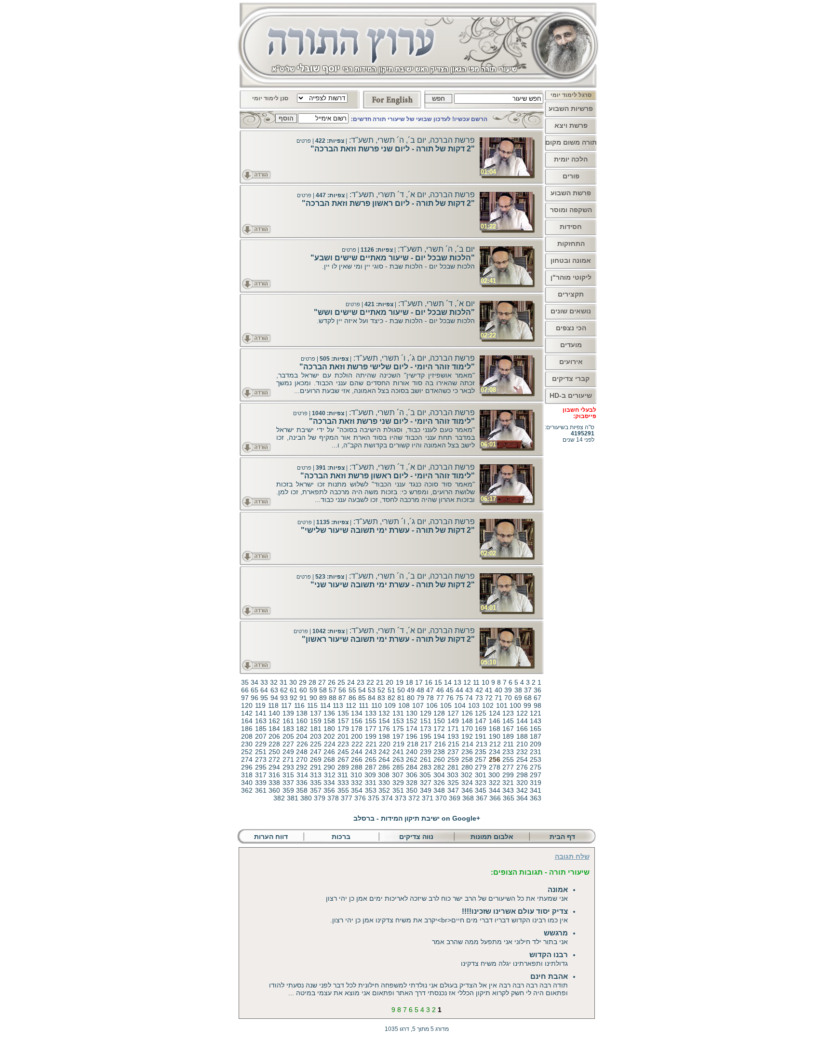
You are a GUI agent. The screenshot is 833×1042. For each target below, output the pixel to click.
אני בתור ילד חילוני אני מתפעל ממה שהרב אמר (500, 937)
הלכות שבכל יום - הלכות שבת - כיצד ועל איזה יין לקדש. (396, 321)
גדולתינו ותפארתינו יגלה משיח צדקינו (514, 958)
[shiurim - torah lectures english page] (392, 97)
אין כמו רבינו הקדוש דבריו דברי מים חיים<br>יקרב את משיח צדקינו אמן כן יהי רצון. (449, 915)
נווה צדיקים (416, 836)
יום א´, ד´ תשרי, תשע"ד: (435, 303)
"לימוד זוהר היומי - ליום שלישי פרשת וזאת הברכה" (387, 367)
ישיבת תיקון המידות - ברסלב (416, 818)
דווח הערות (271, 836)
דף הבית (563, 836)
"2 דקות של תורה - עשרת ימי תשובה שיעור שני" (392, 585)
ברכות (341, 836)
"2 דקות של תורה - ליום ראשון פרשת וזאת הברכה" (388, 203)
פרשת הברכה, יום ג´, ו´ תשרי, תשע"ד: (413, 358)
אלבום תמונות (491, 836)
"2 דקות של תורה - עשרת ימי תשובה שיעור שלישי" (388, 530)
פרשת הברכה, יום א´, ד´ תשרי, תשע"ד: (411, 194)
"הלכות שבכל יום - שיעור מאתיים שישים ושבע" (392, 258)
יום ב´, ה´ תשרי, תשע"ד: (435, 249)
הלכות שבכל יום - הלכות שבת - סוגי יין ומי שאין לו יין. (398, 266)
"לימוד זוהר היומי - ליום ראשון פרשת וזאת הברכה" (387, 476)
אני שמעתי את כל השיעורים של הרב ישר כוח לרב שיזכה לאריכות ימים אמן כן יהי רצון (447, 893)
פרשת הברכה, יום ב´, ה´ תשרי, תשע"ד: (411, 140)
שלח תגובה (572, 856)
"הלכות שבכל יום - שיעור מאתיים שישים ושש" (394, 312)
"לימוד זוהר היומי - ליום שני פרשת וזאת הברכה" (392, 421)
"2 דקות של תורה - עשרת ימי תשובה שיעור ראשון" (388, 639)
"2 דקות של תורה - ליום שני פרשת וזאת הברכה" (392, 149)
